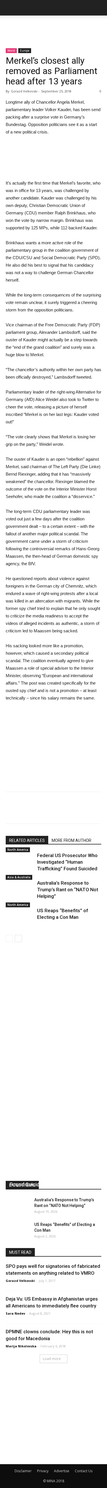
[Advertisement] (53, 25)
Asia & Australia (19, 877)
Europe (24, 51)
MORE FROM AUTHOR (71, 840)
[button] (99, 8)
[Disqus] (53, 1023)
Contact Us (83, 1470)
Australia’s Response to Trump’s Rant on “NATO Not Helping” (67, 889)
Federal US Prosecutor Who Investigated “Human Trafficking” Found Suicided (67, 861)
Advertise (61, 1470)
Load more (52, 1358)
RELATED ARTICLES (27, 840)
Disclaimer (23, 1470)
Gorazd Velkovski (20, 1280)
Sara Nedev (15, 1313)
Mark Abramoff (22, 1192)
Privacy (43, 1470)
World (11, 51)
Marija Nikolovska (21, 1346)
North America (17, 850)
